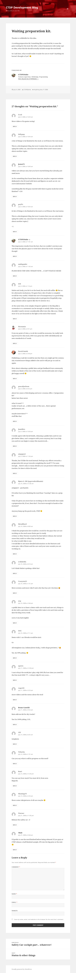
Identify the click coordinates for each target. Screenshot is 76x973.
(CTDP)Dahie (27, 89)
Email (14, 902)
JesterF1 (21, 164)
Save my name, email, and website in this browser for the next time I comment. (39, 919)
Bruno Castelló (24, 707)
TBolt (20, 833)
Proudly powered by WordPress (22, 969)
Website (15, 911)
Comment (16, 867)
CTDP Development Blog (22, 7)
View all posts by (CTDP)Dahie (27, 79)
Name (14, 894)
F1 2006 (45, 89)
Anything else (38, 89)
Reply (15, 126)
